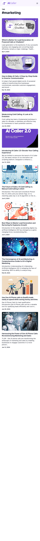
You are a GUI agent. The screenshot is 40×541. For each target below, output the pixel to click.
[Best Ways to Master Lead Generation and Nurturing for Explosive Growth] (20, 210)
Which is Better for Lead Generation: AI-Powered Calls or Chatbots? (18, 41)
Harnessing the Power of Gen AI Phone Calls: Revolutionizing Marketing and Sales (20, 335)
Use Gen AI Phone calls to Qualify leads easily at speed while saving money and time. (20, 298)
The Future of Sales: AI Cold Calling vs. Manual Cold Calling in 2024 (17, 188)
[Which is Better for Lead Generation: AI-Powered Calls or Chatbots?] (20, 27)
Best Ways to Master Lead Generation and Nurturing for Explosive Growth (19, 224)
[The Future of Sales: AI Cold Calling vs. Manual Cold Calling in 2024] (20, 174)
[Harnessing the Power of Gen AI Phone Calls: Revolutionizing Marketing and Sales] (20, 321)
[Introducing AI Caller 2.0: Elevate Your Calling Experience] (20, 138)
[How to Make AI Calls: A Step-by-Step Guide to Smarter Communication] (20, 63)
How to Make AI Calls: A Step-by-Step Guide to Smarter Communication (19, 77)
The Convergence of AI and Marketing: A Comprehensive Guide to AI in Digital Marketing (18, 261)
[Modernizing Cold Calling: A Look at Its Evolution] (20, 102)
